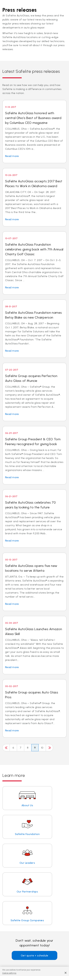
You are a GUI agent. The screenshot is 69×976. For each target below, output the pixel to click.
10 (42, 747)
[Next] (49, 747)
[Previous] (6, 747)
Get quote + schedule (34, 955)
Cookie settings (9, 973)
